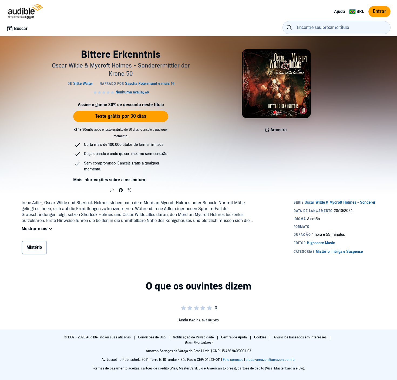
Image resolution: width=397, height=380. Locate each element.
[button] (112, 190)
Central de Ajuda (234, 337)
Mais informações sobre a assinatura (109, 180)
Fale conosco (233, 360)
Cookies (260, 337)
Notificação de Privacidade (194, 337)
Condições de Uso (152, 337)
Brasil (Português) (199, 342)
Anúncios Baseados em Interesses (300, 337)
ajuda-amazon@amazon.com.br (271, 360)
